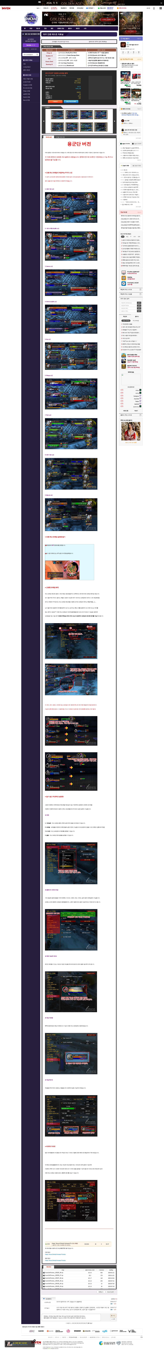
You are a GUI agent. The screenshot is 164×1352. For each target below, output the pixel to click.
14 (79, 1323)
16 (84, 1323)
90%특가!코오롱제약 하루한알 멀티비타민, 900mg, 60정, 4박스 (131, 216)
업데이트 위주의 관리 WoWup (98, 41)
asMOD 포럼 (26, 94)
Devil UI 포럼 (26, 97)
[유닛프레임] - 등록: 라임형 (67, 58)
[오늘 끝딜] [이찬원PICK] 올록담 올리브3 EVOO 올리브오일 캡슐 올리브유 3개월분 (131, 225)
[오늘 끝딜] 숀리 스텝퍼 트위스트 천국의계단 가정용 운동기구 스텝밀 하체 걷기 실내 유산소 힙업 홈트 (131, 219)
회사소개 (50, 1337)
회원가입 (27, 49)
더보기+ (139, 38)
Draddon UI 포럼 (27, 85)
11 (73, 1323)
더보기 (136, 410)
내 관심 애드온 (26, 67)
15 (82, 1323)
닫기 (34, 1340)
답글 (111, 1303)
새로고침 (138, 138)
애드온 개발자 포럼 (28, 79)
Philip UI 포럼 (26, 91)
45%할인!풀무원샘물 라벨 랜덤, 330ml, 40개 (131, 228)
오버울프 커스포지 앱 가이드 (60, 41)
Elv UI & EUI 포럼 (27, 88)
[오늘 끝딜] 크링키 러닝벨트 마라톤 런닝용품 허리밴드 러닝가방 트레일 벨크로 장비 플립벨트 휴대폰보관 (131, 222)
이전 (68, 1323)
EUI (49, 58)
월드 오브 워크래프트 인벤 (32, 34)
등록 (113, 1319)
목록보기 (101, 1292)
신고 (115, 1303)
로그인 (148, 8)
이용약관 (64, 1337)
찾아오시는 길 (105, 1337)
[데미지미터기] (69, 55)
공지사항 (113, 1337)
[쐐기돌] (66, 63)
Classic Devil (49, 61)
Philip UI (49, 53)
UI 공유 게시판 (26, 82)
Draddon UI (49, 56)
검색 (37, 54)
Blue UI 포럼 (26, 100)
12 (75, 1323)
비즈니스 (57, 1337)
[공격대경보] (68, 52)
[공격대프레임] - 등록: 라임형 (68, 60)
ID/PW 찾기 (34, 49)
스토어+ (139, 59)
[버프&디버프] (66, 65)
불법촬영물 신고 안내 (94, 1337)
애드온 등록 (110, 1292)
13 (77, 1323)
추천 (113, 1315)
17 (86, 1323)
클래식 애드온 (26, 70)
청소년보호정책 (83, 1337)
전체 (24, 64)
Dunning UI (49, 64)
